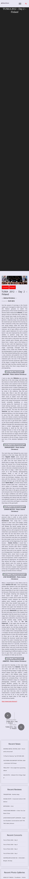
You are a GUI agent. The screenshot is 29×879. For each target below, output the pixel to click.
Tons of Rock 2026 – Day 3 (10, 844)
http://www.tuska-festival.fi (9, 701)
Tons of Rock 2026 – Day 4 (10, 840)
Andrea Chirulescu (9, 298)
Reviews (12, 287)
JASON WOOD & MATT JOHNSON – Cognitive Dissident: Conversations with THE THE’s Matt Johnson (14, 820)
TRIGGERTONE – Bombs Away (11, 794)
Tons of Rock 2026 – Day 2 (10, 849)
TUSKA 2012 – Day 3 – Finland (10, 727)
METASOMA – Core (8, 806)
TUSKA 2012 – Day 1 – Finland (11, 722)
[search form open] (26, 4)
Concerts (5, 287)
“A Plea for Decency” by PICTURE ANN (13, 756)
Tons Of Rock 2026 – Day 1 (10, 853)
